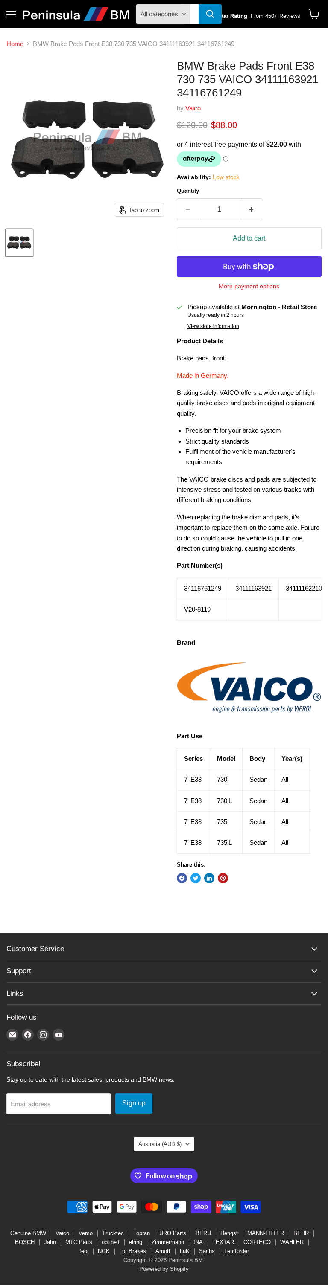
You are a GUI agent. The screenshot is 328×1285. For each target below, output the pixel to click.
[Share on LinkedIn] (209, 878)
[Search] (210, 14)
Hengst (229, 1233)
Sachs (207, 1251)
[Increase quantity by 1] (251, 209)
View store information (213, 326)
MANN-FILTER (265, 1233)
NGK (104, 1251)
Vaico (193, 108)
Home (14, 43)
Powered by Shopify (164, 1269)
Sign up (134, 1103)
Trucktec (113, 1233)
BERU (203, 1233)
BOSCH (25, 1242)
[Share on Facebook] (182, 878)
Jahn (50, 1242)
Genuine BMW (28, 1233)
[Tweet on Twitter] (195, 878)
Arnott (162, 1251)
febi (83, 1251)
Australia (160, 1144)
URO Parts (172, 1233)
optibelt (111, 1242)
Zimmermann (168, 1242)
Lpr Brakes (132, 1251)
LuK (185, 1251)
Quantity (188, 191)
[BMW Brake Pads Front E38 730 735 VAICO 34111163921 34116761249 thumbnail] (19, 242)
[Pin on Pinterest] (223, 878)
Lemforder (236, 1251)
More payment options (249, 286)
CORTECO (257, 1242)
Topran (141, 1233)
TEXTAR (223, 1242)
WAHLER (292, 1242)
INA (198, 1242)
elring (135, 1242)
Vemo (86, 1233)
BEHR (301, 1233)
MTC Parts (78, 1242)
